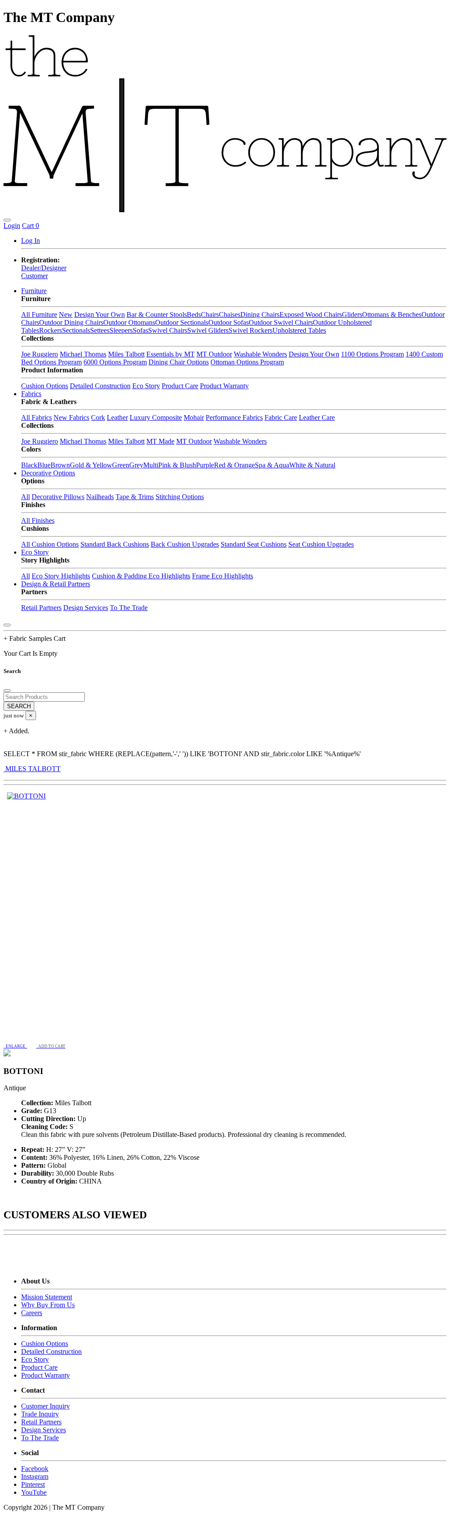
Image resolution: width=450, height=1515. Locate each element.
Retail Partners (41, 607)
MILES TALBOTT (32, 768)
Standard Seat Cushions (254, 544)
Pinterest (33, 1484)
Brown (60, 465)
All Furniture (39, 314)
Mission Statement (46, 1297)
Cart (30, 225)
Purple (205, 465)
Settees (99, 330)
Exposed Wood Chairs (310, 314)
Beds (194, 314)
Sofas (140, 330)
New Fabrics (71, 417)
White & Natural (312, 465)
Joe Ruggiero (39, 354)
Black (29, 465)
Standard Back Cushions (114, 544)
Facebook (34, 1468)
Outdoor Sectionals (181, 322)
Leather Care (317, 417)
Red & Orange (234, 465)
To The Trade (129, 607)
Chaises (229, 314)
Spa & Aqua (272, 465)
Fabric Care (281, 417)
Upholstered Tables (299, 330)
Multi (150, 465)
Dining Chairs (259, 314)
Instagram (34, 1476)
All (25, 496)
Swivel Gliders (208, 330)
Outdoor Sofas (228, 322)
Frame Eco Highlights (222, 576)
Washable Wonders (260, 354)
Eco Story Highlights (61, 576)
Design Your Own (99, 314)
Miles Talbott (126, 354)
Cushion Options (44, 386)
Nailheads (100, 496)
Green (120, 465)
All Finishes (37, 520)
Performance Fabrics (234, 417)
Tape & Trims (135, 496)
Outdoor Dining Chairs (71, 322)
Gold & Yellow (91, 465)
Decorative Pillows (58, 496)
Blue (44, 465)
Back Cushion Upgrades (185, 544)
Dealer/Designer (43, 268)
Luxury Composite (156, 417)
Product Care (180, 386)
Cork (98, 417)
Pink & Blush (177, 465)
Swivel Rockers (250, 330)
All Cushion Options (50, 544)
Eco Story (146, 386)
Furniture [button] (34, 290)
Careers (31, 1312)
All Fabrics (36, 417)
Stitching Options (180, 496)
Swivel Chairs (167, 330)
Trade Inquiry (40, 1414)
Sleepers (121, 330)
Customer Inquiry (45, 1406)
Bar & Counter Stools (157, 314)
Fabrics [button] (31, 393)
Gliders (352, 314)
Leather (117, 417)
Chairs (210, 314)
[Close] (7, 625)
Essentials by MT (170, 354)
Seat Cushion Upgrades (321, 544)
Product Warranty (224, 386)
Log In (30, 240)
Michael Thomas (83, 354)
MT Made (160, 441)
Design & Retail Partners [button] (55, 584)
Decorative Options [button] (48, 473)
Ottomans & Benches (391, 314)
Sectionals (76, 330)
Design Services (85, 607)
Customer (34, 275)
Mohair (194, 417)
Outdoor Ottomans (129, 322)
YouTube (34, 1492)
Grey (136, 465)
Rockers (50, 330)
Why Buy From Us (48, 1305)
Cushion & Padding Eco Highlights (141, 576)
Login (12, 225)
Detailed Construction (100, 386)
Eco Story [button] (35, 552)
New (66, 314)
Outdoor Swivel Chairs (281, 322)
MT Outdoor (214, 354)
